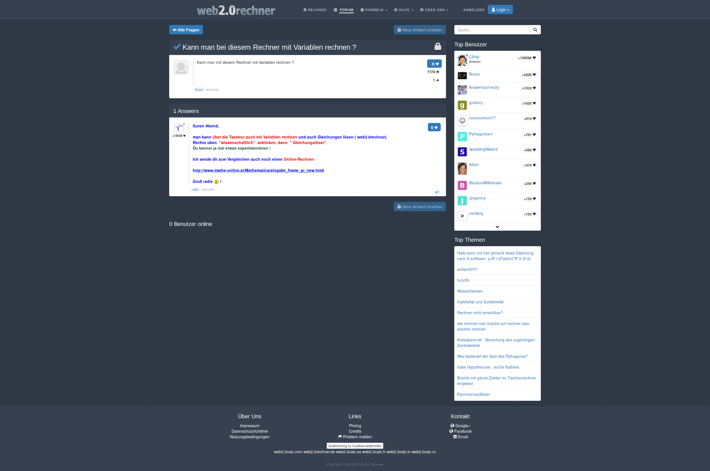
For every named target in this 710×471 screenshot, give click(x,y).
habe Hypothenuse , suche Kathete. (488, 367)
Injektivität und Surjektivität (480, 301)
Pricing (355, 425)
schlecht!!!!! (467, 269)
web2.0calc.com (288, 451)
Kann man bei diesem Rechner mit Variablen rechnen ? (268, 47)
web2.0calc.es (348, 451)
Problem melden (357, 436)
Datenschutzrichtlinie (250, 431)
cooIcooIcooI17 (482, 117)
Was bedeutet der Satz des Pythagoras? (492, 356)
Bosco (474, 74)
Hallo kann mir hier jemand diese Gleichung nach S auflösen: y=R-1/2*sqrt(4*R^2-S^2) (495, 255)
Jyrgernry (477, 198)
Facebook (462, 431)
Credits (355, 431)
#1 (437, 192)
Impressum (250, 425)
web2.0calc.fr (374, 451)
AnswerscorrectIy (484, 87)
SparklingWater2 (483, 149)
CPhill (474, 57)
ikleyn (474, 164)
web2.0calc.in (398, 451)
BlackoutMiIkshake (485, 182)
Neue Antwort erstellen (421, 29)
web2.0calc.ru (424, 451)
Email (462, 436)
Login (501, 9)
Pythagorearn (481, 134)
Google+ (462, 425)
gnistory (476, 102)
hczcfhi (463, 280)
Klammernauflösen (473, 394)
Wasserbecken (470, 291)
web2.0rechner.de (319, 451)
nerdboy (476, 213)
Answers (186, 111)
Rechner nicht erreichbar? (480, 312)
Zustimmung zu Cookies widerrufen (355, 445)
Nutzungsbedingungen (250, 436)
